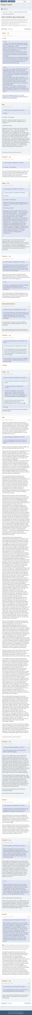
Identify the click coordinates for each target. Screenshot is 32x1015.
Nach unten (4, 29)
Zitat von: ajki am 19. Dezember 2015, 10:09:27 (13, 162)
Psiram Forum (6, 5)
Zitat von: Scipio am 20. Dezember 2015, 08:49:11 (14, 747)
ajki (3, 104)
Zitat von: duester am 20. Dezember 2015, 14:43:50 (14, 986)
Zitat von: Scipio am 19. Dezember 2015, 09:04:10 (14, 110)
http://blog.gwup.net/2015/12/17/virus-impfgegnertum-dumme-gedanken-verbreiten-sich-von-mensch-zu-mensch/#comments (15, 97)
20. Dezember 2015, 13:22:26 (7, 802)
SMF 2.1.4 (10, 1013)
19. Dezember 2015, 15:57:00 (7, 185)
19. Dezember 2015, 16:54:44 (7, 306)
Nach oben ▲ (21, 1012)
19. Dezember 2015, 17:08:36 (7, 337)
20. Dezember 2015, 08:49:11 (7, 374)
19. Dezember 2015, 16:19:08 (7, 258)
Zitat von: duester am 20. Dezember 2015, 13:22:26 (14, 845)
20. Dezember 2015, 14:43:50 (7, 916)
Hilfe (9, 1012)
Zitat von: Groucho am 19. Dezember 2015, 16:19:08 (14, 309)
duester (4, 800)
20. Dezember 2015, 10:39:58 (7, 419)
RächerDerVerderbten (8, 304)
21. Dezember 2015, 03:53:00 (7, 983)
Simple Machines (21, 1013)
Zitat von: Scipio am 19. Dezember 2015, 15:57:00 (14, 261)
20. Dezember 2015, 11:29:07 (7, 743)
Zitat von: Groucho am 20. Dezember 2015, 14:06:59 (14, 920)
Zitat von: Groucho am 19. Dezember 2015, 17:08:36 (14, 377)
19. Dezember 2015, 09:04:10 (7, 35)
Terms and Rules (14, 1012)
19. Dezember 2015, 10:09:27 (7, 106)
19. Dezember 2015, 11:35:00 (7, 159)
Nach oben (3, 1003)
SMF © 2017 (15, 1013)
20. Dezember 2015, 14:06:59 (7, 842)
